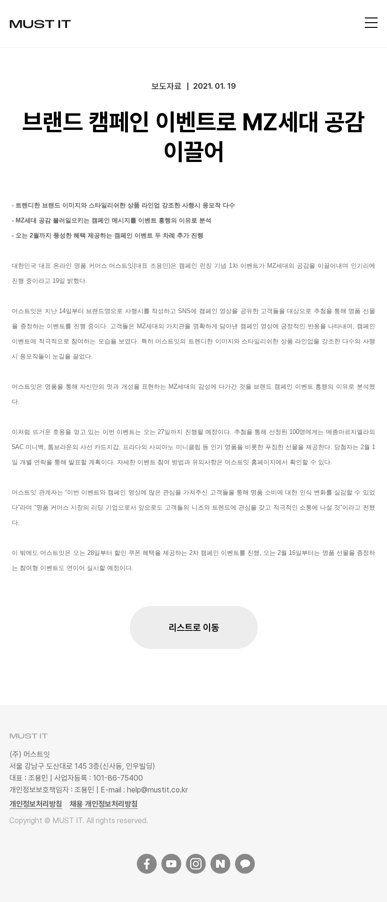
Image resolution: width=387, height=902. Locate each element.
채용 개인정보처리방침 (104, 804)
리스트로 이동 (193, 627)
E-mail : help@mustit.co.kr (144, 789)
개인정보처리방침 (35, 804)
